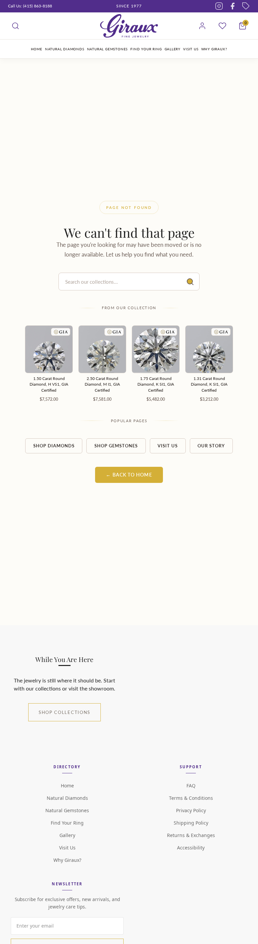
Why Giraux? (67, 860)
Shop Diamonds (54, 445)
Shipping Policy (191, 823)
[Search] (15, 25)
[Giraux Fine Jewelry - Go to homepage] (129, 26)
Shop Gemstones (116, 445)
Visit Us (168, 445)
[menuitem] (36, 49)
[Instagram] (219, 6)
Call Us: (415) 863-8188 (30, 5)
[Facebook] (232, 6)
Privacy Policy (191, 810)
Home (67, 785)
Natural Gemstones (67, 810)
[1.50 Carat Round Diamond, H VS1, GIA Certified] (49, 349)
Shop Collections (64, 712)
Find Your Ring (67, 823)
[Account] (202, 25)
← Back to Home (129, 475)
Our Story (211, 445)
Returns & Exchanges (191, 835)
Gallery (67, 835)
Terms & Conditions (191, 798)
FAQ (191, 785)
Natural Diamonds (67, 798)
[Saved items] (222, 25)
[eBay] (246, 6)
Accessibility (191, 847)
